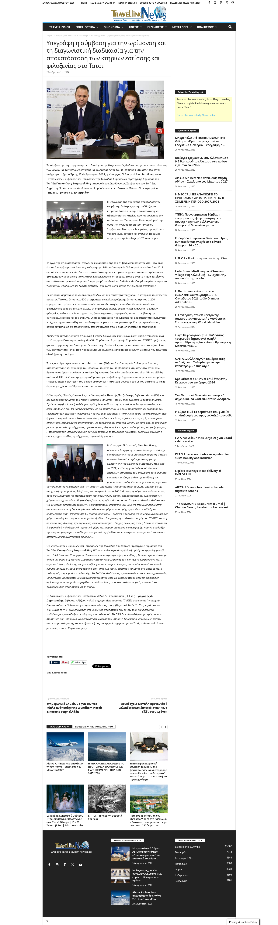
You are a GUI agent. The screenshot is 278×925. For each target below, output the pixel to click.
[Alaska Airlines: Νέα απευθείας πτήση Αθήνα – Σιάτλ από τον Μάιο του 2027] (65, 746)
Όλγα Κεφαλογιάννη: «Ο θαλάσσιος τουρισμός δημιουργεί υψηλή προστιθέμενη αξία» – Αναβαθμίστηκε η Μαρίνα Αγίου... (203, 340)
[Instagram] (215, 2)
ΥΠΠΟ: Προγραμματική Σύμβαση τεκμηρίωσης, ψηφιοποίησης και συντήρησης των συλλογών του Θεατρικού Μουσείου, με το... (198, 219)
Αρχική (49, 35)
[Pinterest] (221, 2)
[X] (227, 2)
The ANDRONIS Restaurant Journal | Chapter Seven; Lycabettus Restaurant (201, 505)
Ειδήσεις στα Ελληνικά (102, 2)
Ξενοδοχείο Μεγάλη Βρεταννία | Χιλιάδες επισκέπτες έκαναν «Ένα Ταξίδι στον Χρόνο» (143, 707)
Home (84, 2)
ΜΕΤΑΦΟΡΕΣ (180, 27)
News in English (127, 2)
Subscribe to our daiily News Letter (196, 115)
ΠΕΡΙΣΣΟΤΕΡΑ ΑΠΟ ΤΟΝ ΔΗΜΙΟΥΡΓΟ (94, 726)
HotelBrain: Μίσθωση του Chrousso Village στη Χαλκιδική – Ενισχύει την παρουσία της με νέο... (200, 274)
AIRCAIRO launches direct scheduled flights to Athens (200, 489)
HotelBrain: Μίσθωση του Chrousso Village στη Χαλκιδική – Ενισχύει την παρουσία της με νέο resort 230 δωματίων (148, 820)
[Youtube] (233, 2)
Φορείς (178, 869)
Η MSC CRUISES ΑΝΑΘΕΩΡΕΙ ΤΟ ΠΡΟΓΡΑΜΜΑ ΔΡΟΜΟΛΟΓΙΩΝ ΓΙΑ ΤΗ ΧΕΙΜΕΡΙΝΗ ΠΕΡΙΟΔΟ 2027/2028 (106, 768)
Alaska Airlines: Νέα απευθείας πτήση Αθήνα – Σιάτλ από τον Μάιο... (147, 896)
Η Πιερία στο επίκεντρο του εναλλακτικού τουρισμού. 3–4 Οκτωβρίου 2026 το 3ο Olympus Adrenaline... (197, 296)
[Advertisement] (107, 250)
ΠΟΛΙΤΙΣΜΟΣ (205, 27)
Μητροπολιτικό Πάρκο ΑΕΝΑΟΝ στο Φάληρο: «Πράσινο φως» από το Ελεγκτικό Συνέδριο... (146, 853)
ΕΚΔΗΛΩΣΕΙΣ (155, 27)
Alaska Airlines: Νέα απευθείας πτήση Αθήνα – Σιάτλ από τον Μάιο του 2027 (65, 767)
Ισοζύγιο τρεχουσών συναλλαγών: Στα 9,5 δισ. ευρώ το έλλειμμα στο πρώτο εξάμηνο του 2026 (201, 161)
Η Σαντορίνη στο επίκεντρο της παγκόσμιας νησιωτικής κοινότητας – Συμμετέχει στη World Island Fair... (201, 318)
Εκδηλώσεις (181, 875)
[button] (230, 27)
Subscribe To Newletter (153, 2)
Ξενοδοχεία (181, 881)
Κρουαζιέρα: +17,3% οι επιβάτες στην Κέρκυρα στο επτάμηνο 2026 (201, 380)
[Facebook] (209, 2)
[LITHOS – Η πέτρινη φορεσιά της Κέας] (107, 799)
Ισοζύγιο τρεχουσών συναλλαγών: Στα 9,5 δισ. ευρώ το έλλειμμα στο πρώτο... (147, 875)
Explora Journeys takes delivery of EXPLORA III (198, 472)
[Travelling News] (139, 13)
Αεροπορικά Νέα (184, 858)
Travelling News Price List (185, 2)
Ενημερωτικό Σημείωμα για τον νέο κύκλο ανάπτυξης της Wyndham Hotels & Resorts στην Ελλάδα (74, 707)
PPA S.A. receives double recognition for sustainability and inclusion (202, 456)
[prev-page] (161, 727)
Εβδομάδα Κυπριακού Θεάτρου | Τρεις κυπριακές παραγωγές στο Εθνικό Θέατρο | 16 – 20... (201, 241)
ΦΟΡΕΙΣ (134, 27)
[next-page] (166, 727)
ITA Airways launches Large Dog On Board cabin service (203, 439)
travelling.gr (59, 27)
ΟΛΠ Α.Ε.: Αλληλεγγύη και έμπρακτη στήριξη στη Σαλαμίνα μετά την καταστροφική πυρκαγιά (200, 362)
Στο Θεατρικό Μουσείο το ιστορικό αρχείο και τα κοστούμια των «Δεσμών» (203, 397)
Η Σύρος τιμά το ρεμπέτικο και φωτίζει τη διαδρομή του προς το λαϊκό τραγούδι (203, 413)
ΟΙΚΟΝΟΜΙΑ (112, 27)
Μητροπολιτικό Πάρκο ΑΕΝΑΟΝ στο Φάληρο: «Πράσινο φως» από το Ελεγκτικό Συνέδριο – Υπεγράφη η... (200, 141)
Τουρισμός (180, 852)
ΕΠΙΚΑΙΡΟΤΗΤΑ (85, 27)
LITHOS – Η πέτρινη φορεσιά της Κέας (105, 817)
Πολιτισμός (181, 863)
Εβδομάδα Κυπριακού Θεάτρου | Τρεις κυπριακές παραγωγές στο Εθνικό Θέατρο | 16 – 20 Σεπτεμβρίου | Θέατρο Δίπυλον (65, 820)
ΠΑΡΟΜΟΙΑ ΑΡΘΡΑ (59, 726)
